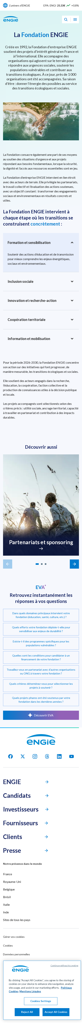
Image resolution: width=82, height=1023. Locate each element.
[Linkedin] (59, 756)
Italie (6, 904)
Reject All (27, 1011)
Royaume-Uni (12, 881)
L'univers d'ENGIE (19, 5)
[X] (22, 756)
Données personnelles (16, 954)
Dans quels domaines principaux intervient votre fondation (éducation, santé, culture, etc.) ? (41, 615)
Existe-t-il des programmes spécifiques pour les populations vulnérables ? (41, 643)
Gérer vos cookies (14, 936)
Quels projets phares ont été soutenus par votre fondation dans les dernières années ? (41, 699)
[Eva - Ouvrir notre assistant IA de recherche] (66, 19)
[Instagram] (34, 756)
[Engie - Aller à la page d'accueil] (10, 23)
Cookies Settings (40, 1001)
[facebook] (10, 756)
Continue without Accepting (64, 965)
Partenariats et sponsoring (41, 542)
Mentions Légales (30, 991)
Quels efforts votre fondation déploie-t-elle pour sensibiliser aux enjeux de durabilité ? (41, 629)
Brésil (7, 897)
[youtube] (71, 756)
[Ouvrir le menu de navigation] (75, 19)
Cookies (8, 945)
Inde (6, 912)
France (7, 874)
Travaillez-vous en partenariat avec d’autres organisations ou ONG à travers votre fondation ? (41, 671)
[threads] (47, 756)
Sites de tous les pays (16, 920)
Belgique (9, 889)
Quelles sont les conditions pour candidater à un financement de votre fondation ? (41, 657)
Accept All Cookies (56, 1011)
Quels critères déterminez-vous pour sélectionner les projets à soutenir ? (41, 685)
